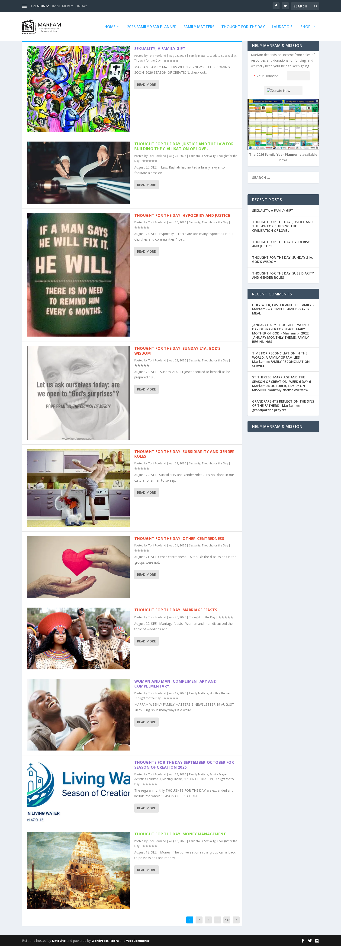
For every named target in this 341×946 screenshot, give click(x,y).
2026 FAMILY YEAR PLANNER (152, 27)
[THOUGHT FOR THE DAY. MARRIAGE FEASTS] (78, 638)
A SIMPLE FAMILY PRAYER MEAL (280, 311)
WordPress (100, 941)
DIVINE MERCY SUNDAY (68, 6)
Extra (114, 941)
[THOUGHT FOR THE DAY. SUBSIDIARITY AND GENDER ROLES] (78, 488)
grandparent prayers (269, 410)
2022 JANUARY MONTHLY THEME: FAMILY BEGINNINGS (280, 337)
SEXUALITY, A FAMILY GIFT (159, 48)
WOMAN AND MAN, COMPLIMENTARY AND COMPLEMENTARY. (175, 684)
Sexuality (230, 56)
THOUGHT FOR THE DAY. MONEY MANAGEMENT (180, 834)
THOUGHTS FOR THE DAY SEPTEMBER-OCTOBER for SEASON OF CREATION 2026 (184, 765)
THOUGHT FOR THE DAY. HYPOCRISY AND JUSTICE (182, 215)
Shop (305, 27)
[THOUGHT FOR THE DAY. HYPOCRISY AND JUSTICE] (78, 275)
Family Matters (198, 27)
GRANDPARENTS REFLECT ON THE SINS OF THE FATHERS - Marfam (283, 403)
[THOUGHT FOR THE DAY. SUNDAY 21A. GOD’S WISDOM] (78, 393)
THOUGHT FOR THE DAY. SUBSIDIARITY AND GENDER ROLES (184, 454)
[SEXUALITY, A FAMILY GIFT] (78, 89)
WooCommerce (138, 941)
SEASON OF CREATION (198, 779)
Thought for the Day (243, 27)
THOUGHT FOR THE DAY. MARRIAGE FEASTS (175, 609)
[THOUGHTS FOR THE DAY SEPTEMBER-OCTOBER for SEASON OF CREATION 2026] (78, 791)
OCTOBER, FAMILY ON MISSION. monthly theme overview (280, 388)
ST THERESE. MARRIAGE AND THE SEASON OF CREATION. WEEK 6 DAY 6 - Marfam (282, 381)
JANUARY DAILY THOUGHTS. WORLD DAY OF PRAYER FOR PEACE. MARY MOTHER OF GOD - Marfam (280, 329)
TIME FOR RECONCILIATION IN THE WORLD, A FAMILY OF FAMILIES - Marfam (279, 357)
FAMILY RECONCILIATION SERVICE (281, 363)
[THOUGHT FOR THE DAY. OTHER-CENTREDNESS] (78, 567)
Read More (146, 84)
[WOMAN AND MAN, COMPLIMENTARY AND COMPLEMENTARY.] (78, 715)
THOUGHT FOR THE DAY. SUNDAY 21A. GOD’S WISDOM (177, 351)
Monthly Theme (219, 693)
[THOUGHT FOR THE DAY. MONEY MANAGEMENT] (78, 871)
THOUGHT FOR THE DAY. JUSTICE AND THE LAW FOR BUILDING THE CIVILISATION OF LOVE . (184, 146)
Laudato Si (282, 27)
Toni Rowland (157, 56)
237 (227, 920)
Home (109, 27)
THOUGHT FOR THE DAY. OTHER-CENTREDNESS (179, 538)
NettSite (59, 941)
